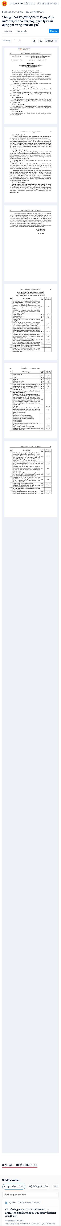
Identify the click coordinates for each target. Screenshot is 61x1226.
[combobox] (30, 1194)
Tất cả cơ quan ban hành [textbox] (15, 1195)
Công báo (30, 3)
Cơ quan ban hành (13, 1186)
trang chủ (16, 3)
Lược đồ (8, 31)
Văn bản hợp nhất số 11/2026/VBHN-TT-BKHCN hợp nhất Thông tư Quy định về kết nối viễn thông (30, 1213)
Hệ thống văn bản (38, 1186)
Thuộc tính (21, 31)
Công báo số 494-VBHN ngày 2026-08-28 (37, 1223)
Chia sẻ (53, 31)
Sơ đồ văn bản (11, 1180)
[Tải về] (40, 41)
